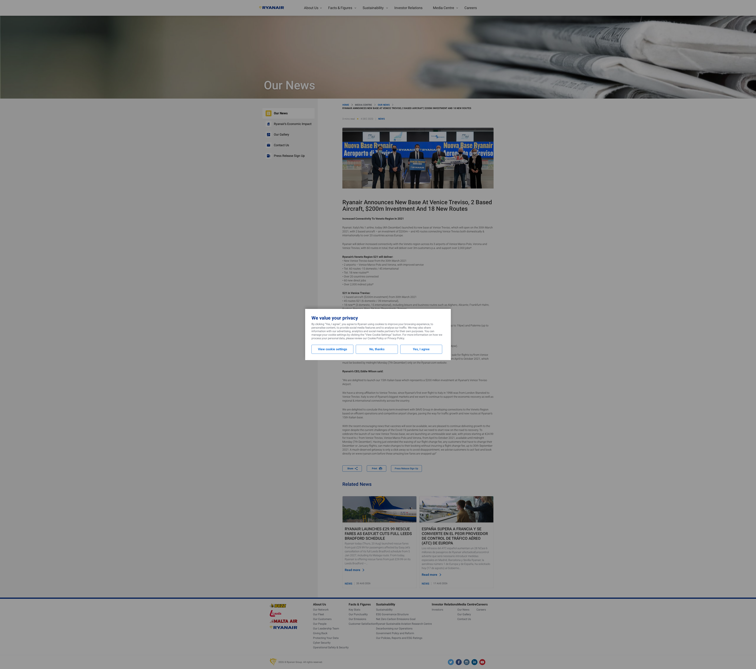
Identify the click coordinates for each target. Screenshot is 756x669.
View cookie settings (332, 349)
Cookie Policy (376, 338)
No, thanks (376, 349)
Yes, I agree (421, 349)
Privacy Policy (395, 338)
